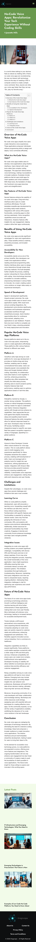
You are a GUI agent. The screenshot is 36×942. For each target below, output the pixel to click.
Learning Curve (13, 123)
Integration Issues (14, 125)
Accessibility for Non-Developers (18, 107)
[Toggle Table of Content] (28, 95)
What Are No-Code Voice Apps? (17, 100)
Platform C (12, 119)
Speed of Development (16, 109)
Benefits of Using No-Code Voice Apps (17, 105)
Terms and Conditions (18, 934)
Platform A (12, 115)
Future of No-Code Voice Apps (16, 127)
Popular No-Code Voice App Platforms (15, 113)
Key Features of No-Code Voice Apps (19, 101)
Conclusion (10, 129)
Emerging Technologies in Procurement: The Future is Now (15, 866)
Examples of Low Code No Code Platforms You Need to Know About (16, 905)
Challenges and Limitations (15, 121)
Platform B (12, 117)
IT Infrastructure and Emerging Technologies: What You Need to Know (15, 827)
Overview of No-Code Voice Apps (16, 98)
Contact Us (25, 926)
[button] (33, 3)
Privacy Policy (18, 930)
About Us (10, 926)
